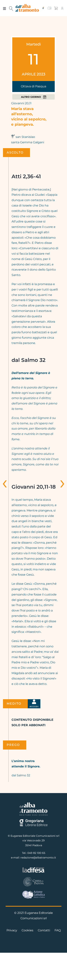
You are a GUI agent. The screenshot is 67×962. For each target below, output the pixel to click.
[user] (62, 8)
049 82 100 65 (36, 853)
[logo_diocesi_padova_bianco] (33, 878)
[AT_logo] (27, 5)
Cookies (27, 930)
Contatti (44, 930)
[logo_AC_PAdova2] (33, 892)
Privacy (12, 930)
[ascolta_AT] (43, 8)
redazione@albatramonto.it (38, 857)
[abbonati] (49, 8)
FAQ (58, 930)
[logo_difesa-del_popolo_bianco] (33, 868)
